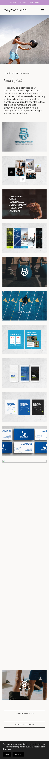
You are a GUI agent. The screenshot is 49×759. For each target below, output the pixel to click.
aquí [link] (9, 749)
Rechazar (18, 754)
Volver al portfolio (24, 713)
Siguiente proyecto (24, 724)
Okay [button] (7, 754)
